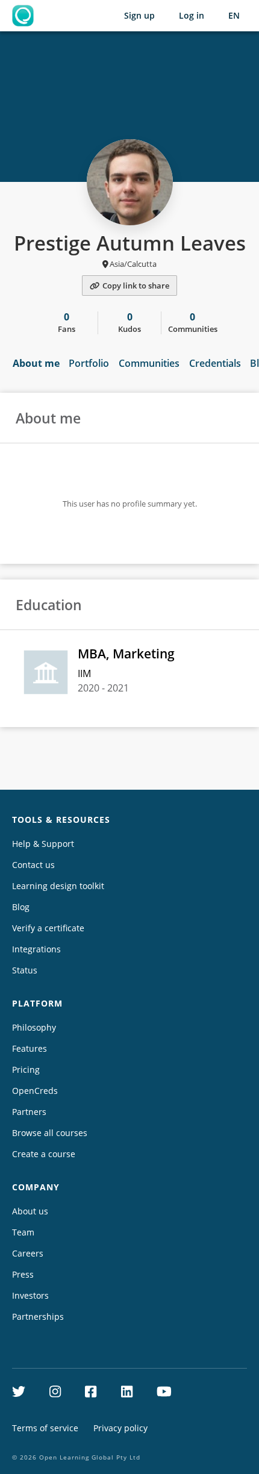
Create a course (43, 1154)
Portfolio (89, 363)
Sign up (139, 15)
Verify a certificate (48, 928)
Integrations (36, 949)
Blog (21, 907)
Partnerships (38, 1316)
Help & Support (43, 843)
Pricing (26, 1069)
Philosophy (34, 1027)
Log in (191, 15)
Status (24, 970)
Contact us (33, 864)
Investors (30, 1295)
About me (36, 363)
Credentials (215, 363)
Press (23, 1274)
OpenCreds (35, 1090)
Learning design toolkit (58, 886)
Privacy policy (120, 1428)
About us (30, 1211)
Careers (27, 1253)
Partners (29, 1111)
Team (23, 1232)
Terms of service (45, 1428)
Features (29, 1048)
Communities (149, 363)
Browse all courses (49, 1132)
